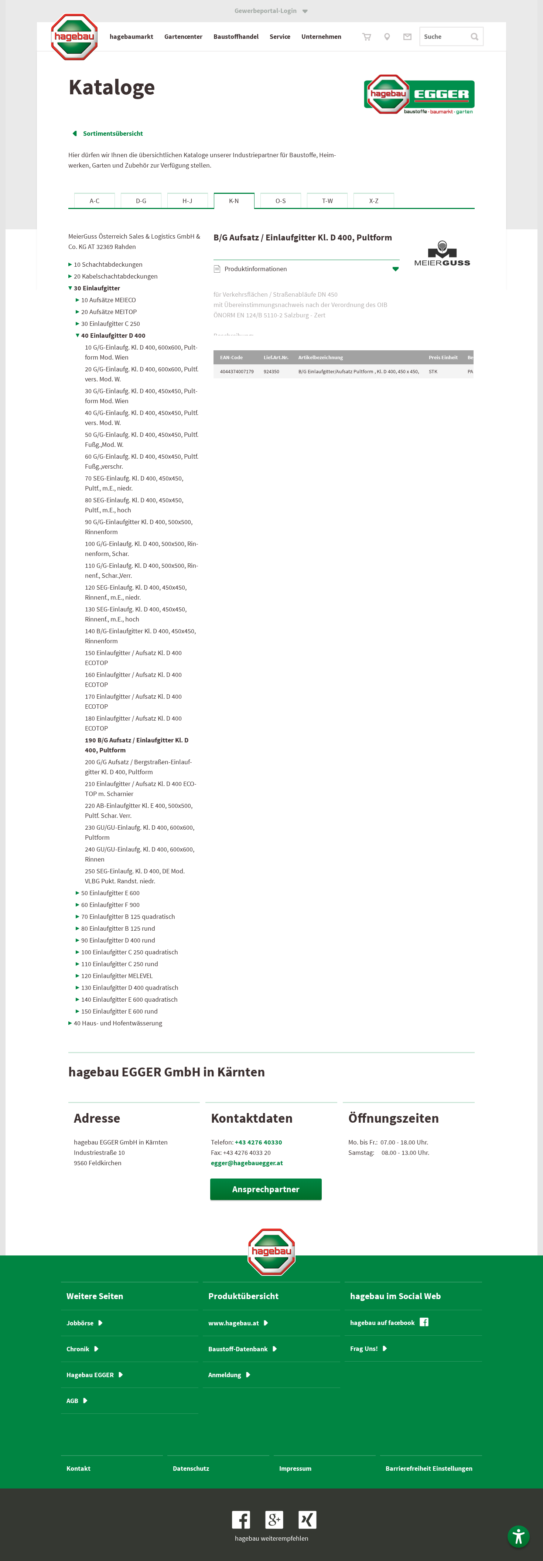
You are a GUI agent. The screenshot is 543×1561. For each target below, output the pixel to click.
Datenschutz (191, 1468)
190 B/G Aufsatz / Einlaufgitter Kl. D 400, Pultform (136, 745)
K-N (234, 200)
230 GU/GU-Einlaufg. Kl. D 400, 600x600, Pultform (139, 832)
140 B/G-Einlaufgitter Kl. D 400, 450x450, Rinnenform (140, 636)
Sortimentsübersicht (113, 133)
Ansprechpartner (266, 1189)
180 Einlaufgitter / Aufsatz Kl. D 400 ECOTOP (133, 723)
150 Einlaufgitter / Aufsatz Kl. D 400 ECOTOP (133, 657)
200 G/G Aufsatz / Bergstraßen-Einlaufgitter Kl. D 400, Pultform (138, 767)
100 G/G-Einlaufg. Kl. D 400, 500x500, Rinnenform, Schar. (141, 548)
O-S (281, 200)
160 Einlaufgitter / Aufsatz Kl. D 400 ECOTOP (133, 679)
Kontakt (78, 1468)
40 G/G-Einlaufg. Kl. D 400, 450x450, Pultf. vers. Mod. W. (141, 417)
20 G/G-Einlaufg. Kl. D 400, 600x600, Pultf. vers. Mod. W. (141, 374)
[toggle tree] (135, 264)
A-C (94, 200)
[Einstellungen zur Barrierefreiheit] (519, 1536)
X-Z (374, 200)
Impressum (295, 1468)
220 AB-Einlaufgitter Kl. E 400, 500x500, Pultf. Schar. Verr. (138, 810)
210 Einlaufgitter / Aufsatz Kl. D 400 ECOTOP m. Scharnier (141, 788)
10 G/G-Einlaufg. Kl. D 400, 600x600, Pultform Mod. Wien (141, 352)
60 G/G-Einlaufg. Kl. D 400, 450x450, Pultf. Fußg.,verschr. (141, 461)
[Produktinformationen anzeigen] (344, 312)
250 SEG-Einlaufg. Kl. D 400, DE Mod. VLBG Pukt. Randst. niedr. (135, 876)
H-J (187, 200)
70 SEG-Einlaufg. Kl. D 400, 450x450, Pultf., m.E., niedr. (134, 483)
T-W (327, 200)
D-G (141, 200)
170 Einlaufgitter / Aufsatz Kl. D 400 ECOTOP (133, 701)
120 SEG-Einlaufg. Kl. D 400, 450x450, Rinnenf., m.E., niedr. (136, 592)
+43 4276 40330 (258, 1142)
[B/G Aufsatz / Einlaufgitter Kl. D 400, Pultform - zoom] (442, 255)
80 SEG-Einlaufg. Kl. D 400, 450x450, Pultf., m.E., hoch (134, 505)
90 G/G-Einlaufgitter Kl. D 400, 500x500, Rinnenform (138, 526)
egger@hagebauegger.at (247, 1163)
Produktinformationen (256, 268)
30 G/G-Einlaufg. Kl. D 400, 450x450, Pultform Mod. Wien (141, 396)
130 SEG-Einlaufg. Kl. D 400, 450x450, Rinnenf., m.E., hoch (136, 614)
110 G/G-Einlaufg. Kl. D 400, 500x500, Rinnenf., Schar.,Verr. (141, 570)
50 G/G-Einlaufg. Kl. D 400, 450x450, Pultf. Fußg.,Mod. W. (141, 439)
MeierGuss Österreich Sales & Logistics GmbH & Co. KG (134, 241)
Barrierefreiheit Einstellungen (429, 1468)
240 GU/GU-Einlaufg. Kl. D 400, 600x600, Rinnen (139, 854)
